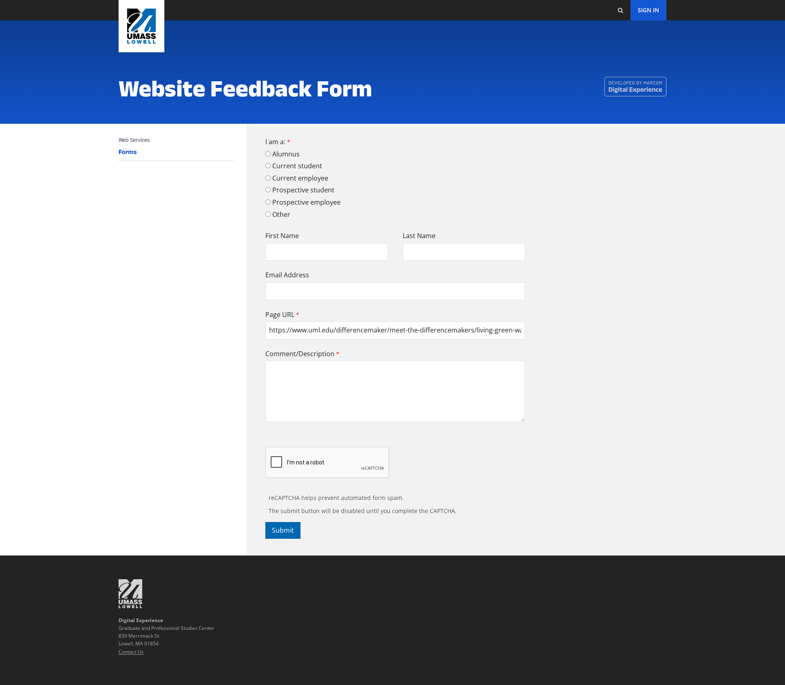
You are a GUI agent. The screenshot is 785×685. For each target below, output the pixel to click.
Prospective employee (306, 202)
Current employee (300, 178)
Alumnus (286, 153)
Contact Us (131, 651)
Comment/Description (299, 353)
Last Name (419, 235)
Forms (128, 152)
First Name (282, 235)
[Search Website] (620, 10)
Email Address (287, 274)
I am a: (275, 141)
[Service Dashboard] (141, 26)
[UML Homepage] (130, 605)
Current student (297, 165)
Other (281, 214)
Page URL (279, 314)
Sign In (648, 10)
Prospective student (303, 189)
